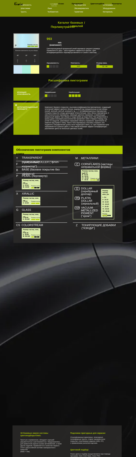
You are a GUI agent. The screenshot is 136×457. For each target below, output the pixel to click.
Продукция (77, 4)
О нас (61, 4)
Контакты (117, 4)
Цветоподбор (97, 4)
